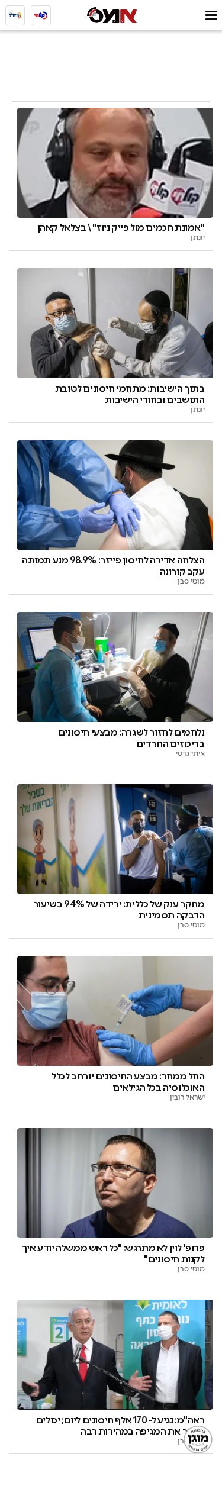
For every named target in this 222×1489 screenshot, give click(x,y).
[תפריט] (211, 15)
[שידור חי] (41, 15)
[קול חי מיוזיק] (15, 15)
